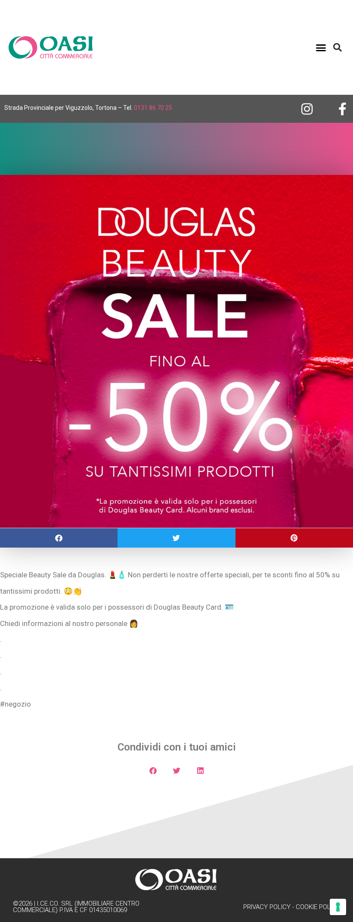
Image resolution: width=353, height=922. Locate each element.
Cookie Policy (318, 907)
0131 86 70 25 (153, 107)
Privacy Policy (267, 907)
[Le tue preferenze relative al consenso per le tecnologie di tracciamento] (338, 907)
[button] (321, 47)
